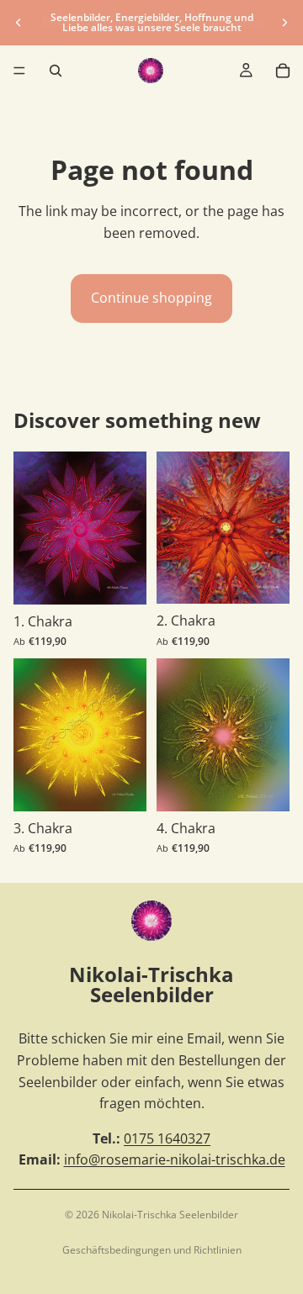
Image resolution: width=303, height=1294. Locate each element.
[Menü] (19, 70)
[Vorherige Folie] (18, 22)
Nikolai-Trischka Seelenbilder (170, 1214)
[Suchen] (55, 70)
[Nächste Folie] (284, 22)
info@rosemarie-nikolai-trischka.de (174, 1159)
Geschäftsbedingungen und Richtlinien (152, 1250)
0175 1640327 (167, 1138)
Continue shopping (151, 297)
